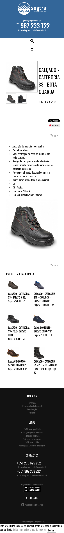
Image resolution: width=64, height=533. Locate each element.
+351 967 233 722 (29, 471)
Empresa (32, 402)
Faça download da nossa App (32, 484)
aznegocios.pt (39, 521)
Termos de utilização (32, 435)
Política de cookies (32, 442)
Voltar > (54, 135)
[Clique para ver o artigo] (13, 290)
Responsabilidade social (32, 406)
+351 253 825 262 (29, 462)
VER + (29, 309)
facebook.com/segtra (34, 504)
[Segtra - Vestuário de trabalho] (32, 14)
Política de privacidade (32, 439)
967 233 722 (35, 25)
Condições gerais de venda (32, 432)
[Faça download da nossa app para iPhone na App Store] (32, 491)
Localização (32, 409)
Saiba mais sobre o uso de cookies (29, 529)
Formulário (32, 412)
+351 (32, 25)
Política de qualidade (32, 429)
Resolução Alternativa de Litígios (32, 445)
